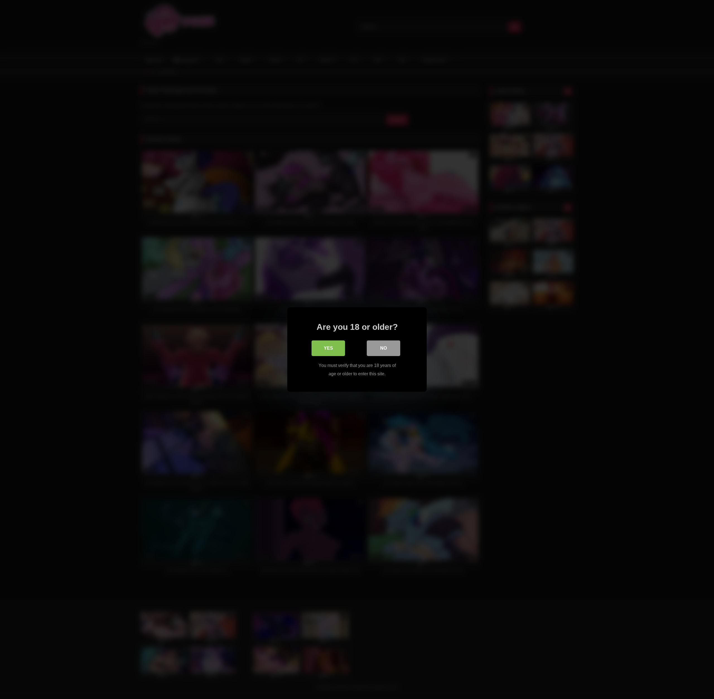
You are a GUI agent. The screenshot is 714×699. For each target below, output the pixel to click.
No (383, 348)
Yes (328, 348)
